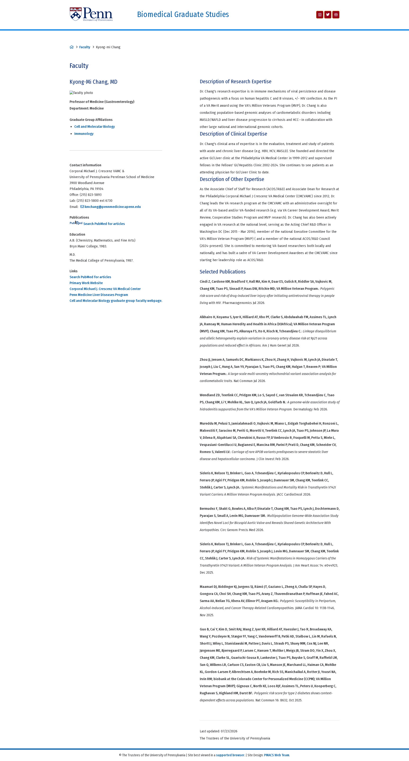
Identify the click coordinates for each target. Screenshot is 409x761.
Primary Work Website (86, 283)
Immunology (83, 134)
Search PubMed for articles (104, 224)
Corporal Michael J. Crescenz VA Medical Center (105, 289)
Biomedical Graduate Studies (183, 14)
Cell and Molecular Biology (94, 126)
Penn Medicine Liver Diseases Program (99, 295)
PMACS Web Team (276, 755)
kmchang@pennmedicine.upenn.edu (113, 207)
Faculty (84, 47)
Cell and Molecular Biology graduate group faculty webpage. (116, 301)
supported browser (230, 755)
